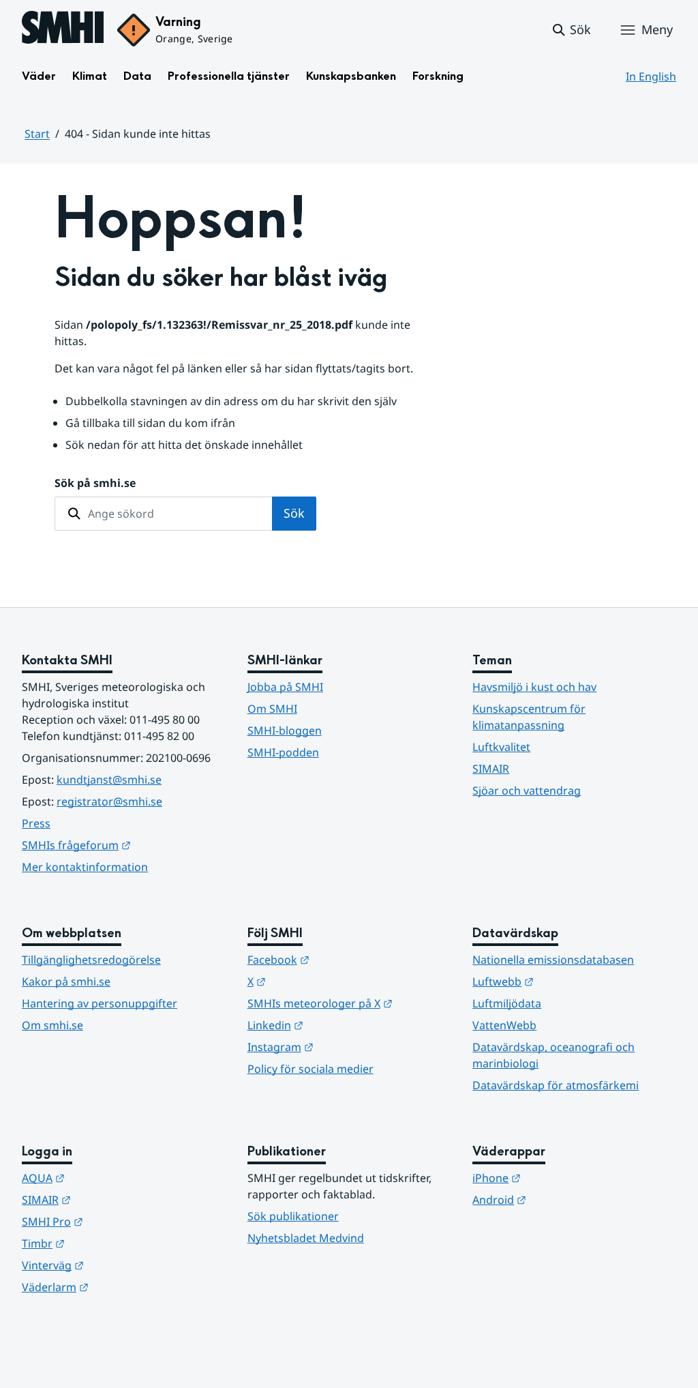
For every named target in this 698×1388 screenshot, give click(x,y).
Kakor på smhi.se (66, 981)
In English (651, 76)
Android (566, 1199)
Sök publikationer (293, 1216)
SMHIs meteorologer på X (349, 1003)
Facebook (345, 959)
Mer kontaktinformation (85, 866)
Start (37, 133)
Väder (39, 76)
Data (137, 76)
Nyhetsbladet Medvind (305, 1237)
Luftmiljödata (506, 1003)
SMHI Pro (119, 1221)
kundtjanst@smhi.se (109, 779)
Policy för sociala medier (310, 1068)
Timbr (110, 1243)
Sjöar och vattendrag (526, 790)
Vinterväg (119, 1265)
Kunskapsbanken (351, 76)
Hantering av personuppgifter (99, 1003)
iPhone (563, 1177)
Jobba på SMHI (285, 686)
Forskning (438, 76)
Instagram (347, 1046)
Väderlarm (122, 1287)
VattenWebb (504, 1025)
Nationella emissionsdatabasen (553, 959)
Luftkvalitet (501, 746)
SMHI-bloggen (284, 730)
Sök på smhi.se (95, 482)
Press (36, 823)
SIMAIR (490, 768)
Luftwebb (569, 981)
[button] (571, 30)
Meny (657, 29)
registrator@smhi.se (109, 801)
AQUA (110, 1177)
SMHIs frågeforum (124, 845)
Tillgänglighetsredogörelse (91, 959)
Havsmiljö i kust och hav (534, 686)
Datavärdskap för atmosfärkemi (555, 1085)
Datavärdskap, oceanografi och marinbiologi (553, 1055)
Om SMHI (272, 708)
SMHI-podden (283, 752)
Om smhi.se (52, 1025)
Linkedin (342, 1025)
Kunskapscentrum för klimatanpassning (529, 717)
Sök (294, 513)
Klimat (89, 76)
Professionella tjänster (229, 76)
